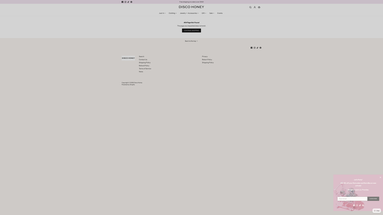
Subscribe (369, 198)
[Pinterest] (359, 205)
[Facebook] (350, 205)
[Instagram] (353, 205)
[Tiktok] (356, 205)
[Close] (376, 177)
